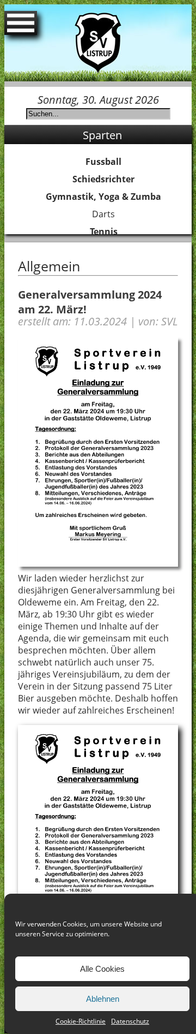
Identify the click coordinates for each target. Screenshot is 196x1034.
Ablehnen (102, 998)
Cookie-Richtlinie (81, 1021)
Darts (103, 214)
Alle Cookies (102, 968)
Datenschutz (130, 1021)
